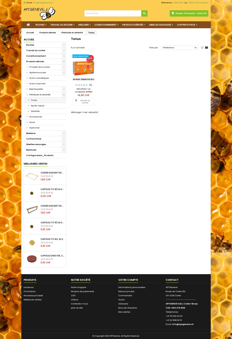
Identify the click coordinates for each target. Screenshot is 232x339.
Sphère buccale (37, 72)
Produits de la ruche (39, 66)
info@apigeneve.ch (43, 2)
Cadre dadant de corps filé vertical (53, 172)
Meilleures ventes (33, 299)
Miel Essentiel (36, 89)
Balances (31, 149)
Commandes (125, 295)
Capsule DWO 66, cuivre (53, 255)
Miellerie (83, 24)
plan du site (77, 307)
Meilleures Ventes (36, 164)
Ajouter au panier (82, 101)
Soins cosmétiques (39, 78)
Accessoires (35, 116)
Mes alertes (124, 311)
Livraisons (29, 287)
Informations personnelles (131, 287)
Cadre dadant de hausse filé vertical (53, 206)
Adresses (123, 303)
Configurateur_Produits (39, 155)
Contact (172, 280)
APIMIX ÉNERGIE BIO (83, 79)
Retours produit (126, 291)
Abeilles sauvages (160, 24)
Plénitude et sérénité (40, 94)
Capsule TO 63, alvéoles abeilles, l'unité (53, 239)
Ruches (40, 24)
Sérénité (35, 111)
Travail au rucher (61, 24)
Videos (74, 299)
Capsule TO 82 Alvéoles (53, 189)
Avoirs (121, 299)
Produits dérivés (132, 24)
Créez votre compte (198, 2)
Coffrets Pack (186, 24)
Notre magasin (78, 287)
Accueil (29, 39)
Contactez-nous (79, 303)
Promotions (30, 291)
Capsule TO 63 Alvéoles (53, 222)
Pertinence (180, 48)
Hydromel (34, 127)
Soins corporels (37, 83)
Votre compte (128, 280)
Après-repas (37, 105)
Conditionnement (105, 24)
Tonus (34, 100)
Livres (32, 122)
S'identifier (178, 2)
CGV (73, 295)
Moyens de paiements (82, 291)
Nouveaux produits (33, 295)
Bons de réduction (127, 307)
